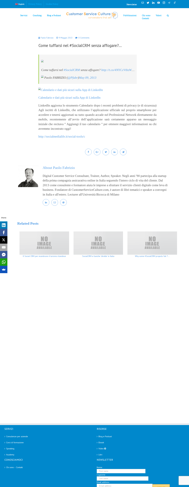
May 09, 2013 (87, 77)
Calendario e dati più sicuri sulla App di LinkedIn (69, 97)
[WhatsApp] (3, 262)
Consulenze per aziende (17, 436)
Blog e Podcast (105, 436)
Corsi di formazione (15, 442)
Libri (100, 454)
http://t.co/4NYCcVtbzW (116, 70)
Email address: (103, 482)
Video (101, 448)
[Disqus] (98, 303)
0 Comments (83, 37)
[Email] (3, 247)
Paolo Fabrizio (47, 37)
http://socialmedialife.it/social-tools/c (61, 136)
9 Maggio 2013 (65, 37)
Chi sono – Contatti (14, 467)
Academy (10, 454)
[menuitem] (19, 4)
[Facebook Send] (3, 254)
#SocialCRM (72, 70)
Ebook (101, 442)
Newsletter (132, 4)
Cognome (101, 474)
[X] (3, 240)
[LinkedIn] (3, 225)
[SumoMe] (3, 269)
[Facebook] (3, 232)
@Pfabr (73, 77)
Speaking (10, 448)
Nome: (99, 467)
